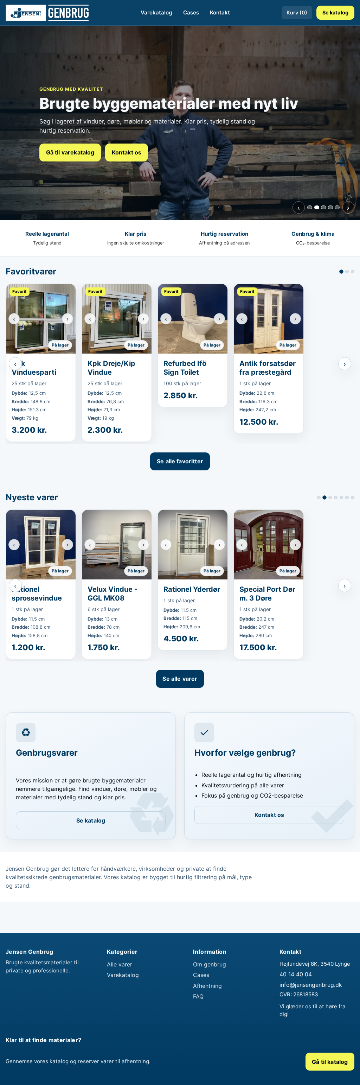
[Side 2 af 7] (324, 497)
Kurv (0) (297, 12)
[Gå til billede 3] (323, 207)
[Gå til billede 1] (309, 207)
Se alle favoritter (180, 461)
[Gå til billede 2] (316, 207)
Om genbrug (209, 964)
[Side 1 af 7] (319, 497)
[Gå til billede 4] (330, 207)
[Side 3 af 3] (352, 271)
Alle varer (119, 964)
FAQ (198, 996)
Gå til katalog (330, 1061)
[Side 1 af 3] (341, 271)
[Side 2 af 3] (347, 271)
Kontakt (220, 12)
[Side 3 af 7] (330, 497)
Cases (191, 12)
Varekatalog (156, 12)
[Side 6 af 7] (347, 497)
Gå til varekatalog (70, 152)
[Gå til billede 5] (337, 207)
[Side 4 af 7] (336, 497)
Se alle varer (179, 678)
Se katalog (335, 12)
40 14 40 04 (295, 974)
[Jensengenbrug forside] (47, 13)
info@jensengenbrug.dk (310, 984)
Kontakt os (127, 152)
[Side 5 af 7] (341, 497)
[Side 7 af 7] (352, 497)
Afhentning (207, 985)
